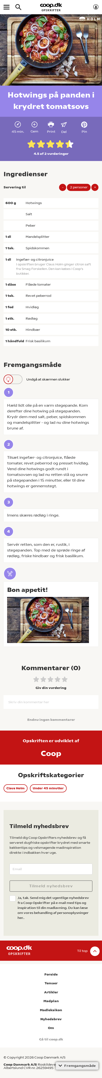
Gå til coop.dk (51, 1039)
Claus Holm (15, 788)
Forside (51, 974)
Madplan (51, 1001)
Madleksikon (51, 1010)
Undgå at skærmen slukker (48, 379)
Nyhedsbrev (51, 1019)
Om (51, 1028)
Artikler (51, 992)
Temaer (51, 983)
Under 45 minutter (48, 788)
